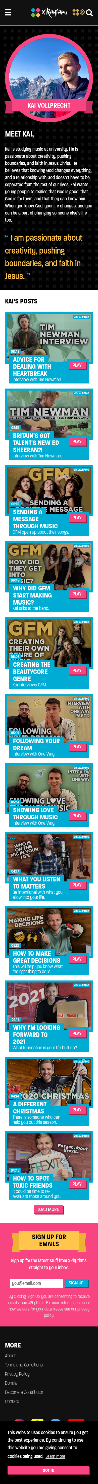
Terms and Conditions (24, 1365)
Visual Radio (81, 317)
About (10, 1356)
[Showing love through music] (49, 788)
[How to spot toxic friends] (49, 1157)
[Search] (89, 12)
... (13, 317)
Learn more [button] (55, 1456)
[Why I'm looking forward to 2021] (49, 1006)
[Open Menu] (8, 12)
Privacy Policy (17, 1374)
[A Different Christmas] (49, 1082)
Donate (11, 1383)
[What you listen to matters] (49, 857)
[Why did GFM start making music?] (49, 566)
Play (77, 365)
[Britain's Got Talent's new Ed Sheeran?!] (49, 414)
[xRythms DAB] (78, 15)
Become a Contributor (24, 1392)
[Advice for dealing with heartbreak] (49, 338)
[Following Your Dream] (49, 719)
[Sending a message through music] (49, 490)
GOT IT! (48, 1470)
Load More (48, 1209)
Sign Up (76, 1283)
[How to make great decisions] (49, 932)
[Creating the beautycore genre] (49, 643)
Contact (12, 1401)
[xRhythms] (49, 13)
